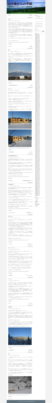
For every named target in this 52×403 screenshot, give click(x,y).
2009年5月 (36, 191)
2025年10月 (37, 42)
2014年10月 (37, 142)
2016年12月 (37, 122)
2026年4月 (36, 37)
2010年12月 (37, 177)
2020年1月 (36, 94)
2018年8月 (36, 107)
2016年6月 (36, 127)
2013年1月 (36, 158)
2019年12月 (37, 95)
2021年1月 (36, 85)
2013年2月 (36, 157)
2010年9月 (36, 179)
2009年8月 (36, 189)
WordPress (36, 206)
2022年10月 (37, 69)
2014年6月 (36, 145)
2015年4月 (36, 137)
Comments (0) (10, 149)
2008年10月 (37, 194)
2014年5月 (36, 146)
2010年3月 (36, 184)
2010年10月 (37, 178)
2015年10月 (37, 133)
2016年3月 (36, 129)
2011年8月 (36, 171)
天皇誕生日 (10, 275)
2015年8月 (36, 134)
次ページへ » (10, 398)
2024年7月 (36, 53)
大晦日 (9, 19)
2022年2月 (36, 75)
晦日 (31, 85)
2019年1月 (36, 103)
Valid (37, 204)
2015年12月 (37, 131)
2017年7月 (36, 117)
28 (40, 26)
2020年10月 (37, 87)
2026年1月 (36, 39)
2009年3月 (36, 193)
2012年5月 (36, 164)
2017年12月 (37, 113)
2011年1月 (36, 176)
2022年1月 (36, 76)
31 (36, 28)
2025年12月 (37, 40)
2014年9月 (36, 143)
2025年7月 (36, 44)
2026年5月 (36, 36)
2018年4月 (36, 110)
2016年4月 (36, 128)
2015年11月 (37, 132)
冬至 (9, 303)
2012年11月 (37, 159)
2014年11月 (37, 141)
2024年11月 (37, 50)
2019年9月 (36, 97)
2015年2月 (36, 139)
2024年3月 (36, 56)
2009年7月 (36, 190)
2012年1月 (36, 167)
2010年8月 (36, 180)
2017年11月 (37, 114)
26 (38, 26)
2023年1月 (36, 67)
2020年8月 (36, 89)
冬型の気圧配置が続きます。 (13, 85)
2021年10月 (37, 78)
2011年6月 (36, 172)
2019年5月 (36, 100)
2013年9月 (36, 152)
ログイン (36, 202)
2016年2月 (36, 130)
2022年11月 (37, 68)
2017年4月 (36, 119)
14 (40, 23)
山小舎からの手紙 (20, 3)
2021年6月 (36, 81)
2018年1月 (36, 112)
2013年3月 (36, 156)
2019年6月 (36, 99)
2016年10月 (37, 124)
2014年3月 (36, 147)
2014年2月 (36, 148)
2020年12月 (37, 86)
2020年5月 (36, 91)
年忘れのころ (11, 180)
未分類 (12, 20)
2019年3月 (36, 102)
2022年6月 (36, 72)
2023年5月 (36, 64)
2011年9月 (36, 170)
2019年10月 (37, 96)
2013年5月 (36, 155)
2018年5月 (36, 109)
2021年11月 (37, 77)
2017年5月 (36, 118)
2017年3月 (36, 120)
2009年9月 (36, 188)
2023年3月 (36, 65)
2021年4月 (36, 83)
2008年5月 (36, 195)
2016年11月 (37, 123)
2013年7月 (36, 153)
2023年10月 (37, 60)
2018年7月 (36, 108)
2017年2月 (36, 121)
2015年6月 (36, 136)
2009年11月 (37, 187)
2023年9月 (36, 61)
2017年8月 (36, 116)
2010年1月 (36, 185)
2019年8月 (36, 98)
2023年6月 (36, 63)
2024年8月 (36, 52)
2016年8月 (36, 125)
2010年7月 (36, 181)
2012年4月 (36, 165)
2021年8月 (36, 80)
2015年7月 (36, 135)
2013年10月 (37, 151)
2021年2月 (36, 84)
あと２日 (10, 46)
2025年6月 (36, 45)
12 (38, 23)
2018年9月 (36, 106)
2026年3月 (36, 38)
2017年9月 (36, 115)
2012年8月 (36, 162)
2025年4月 (36, 46)
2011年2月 (36, 175)
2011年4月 (36, 174)
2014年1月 (36, 149)
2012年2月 (36, 166)
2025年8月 (36, 43)
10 (36, 23)
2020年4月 (36, 92)
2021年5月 (36, 82)
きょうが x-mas (11, 212)
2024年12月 (37, 49)
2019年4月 (36, 101)
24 (36, 26)
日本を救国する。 (11, 184)
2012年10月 (37, 160)
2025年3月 (36, 47)
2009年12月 (37, 186)
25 (37, 26)
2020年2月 (36, 93)
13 (39, 23)
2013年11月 (37, 150)
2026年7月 (36, 35)
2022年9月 (36, 70)
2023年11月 (37, 59)
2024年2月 (36, 57)
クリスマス (30, 303)
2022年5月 (36, 73)
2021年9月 (36, 79)
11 (37, 23)
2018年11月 (37, 105)
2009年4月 (36, 192)
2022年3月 (36, 74)
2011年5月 (36, 173)
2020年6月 (36, 90)
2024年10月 (37, 51)
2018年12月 (37, 104)
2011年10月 (37, 169)
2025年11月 (37, 41)
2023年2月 (36, 66)
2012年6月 (36, 163)
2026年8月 (36, 34)
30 (35, 28)
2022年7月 (36, 71)
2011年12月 (37, 168)
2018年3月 (36, 111)
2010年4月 (36, 183)
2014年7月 (36, 144)
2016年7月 (36, 126)
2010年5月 (36, 182)
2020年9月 (36, 88)
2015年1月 (36, 140)
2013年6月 (36, 154)
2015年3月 (36, 138)
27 (39, 26)
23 (35, 26)
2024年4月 (36, 55)
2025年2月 (36, 48)
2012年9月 (36, 161)
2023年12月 (37, 58)
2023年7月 (36, 62)
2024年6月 (36, 54)
